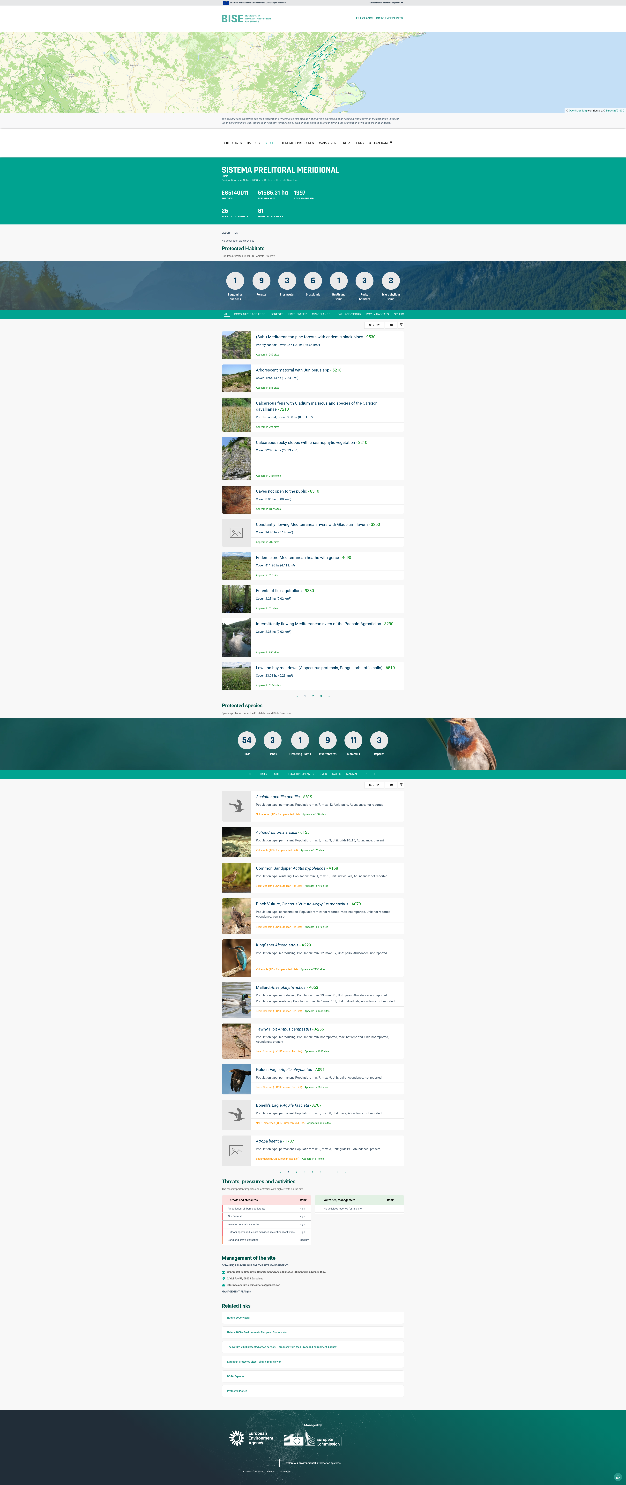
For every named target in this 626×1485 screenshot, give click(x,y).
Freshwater (297, 314)
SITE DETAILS (233, 143)
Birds (263, 774)
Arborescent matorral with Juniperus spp (299, 370)
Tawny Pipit (290, 1029)
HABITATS (253, 143)
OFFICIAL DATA (378, 143)
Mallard (287, 987)
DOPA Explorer (235, 1376)
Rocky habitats (377, 314)
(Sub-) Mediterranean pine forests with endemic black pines (315, 336)
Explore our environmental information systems (313, 1463)
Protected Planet (237, 1391)
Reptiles (371, 774)
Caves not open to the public (287, 491)
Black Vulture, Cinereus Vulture (308, 904)
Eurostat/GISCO (615, 110)
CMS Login (284, 1471)
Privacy (259, 1471)
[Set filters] (401, 325)
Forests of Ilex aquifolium (285, 590)
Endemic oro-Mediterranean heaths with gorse (303, 557)
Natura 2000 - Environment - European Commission (257, 1332)
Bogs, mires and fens (249, 314)
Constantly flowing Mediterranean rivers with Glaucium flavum (318, 524)
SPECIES (270, 143)
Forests (277, 314)
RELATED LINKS (353, 143)
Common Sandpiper (297, 868)
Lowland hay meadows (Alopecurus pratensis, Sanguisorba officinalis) (325, 667)
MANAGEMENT (328, 143)
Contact (247, 1471)
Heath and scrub (348, 314)
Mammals (352, 774)
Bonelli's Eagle (289, 1105)
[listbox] (255, 3)
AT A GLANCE (364, 18)
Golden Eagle (290, 1069)
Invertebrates (330, 774)
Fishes (277, 774)
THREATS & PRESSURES (298, 143)
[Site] (287, 19)
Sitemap (271, 1471)
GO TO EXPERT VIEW (389, 18)
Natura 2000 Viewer (238, 1317)
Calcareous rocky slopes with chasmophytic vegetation (311, 442)
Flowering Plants (300, 774)
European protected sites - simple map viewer (254, 1361)
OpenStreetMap (578, 110)
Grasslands (321, 314)
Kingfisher (283, 945)
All (226, 314)
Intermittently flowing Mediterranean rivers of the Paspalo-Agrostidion (324, 623)
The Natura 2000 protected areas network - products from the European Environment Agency (281, 1347)
